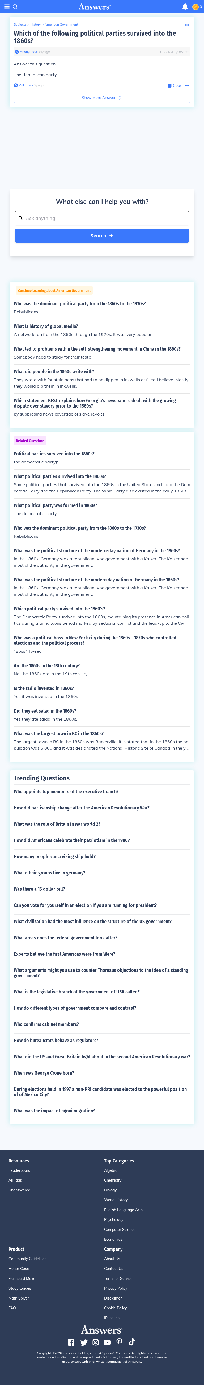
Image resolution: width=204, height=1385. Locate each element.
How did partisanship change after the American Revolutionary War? (82, 808)
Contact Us (113, 1268)
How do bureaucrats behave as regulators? (56, 1040)
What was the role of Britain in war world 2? (57, 824)
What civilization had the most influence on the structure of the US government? (93, 921)
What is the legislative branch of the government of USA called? (77, 992)
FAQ (12, 1308)
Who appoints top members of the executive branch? (66, 792)
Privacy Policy (115, 1288)
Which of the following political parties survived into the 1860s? (95, 37)
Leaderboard (19, 1170)
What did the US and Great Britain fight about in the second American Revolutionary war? (102, 1057)
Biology (110, 1190)
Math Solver (18, 1298)
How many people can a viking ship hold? (55, 857)
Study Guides (19, 1288)
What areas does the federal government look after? (65, 938)
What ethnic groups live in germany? (49, 873)
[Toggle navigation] (7, 6)
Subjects (20, 24)
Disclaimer (113, 1298)
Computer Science (119, 1229)
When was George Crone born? (44, 1073)
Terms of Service (118, 1278)
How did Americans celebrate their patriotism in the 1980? (72, 840)
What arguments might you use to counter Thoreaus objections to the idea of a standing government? (101, 973)
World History (116, 1200)
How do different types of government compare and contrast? (75, 1008)
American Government (61, 24)
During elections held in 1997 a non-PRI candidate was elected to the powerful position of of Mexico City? (100, 1092)
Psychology (113, 1219)
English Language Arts (123, 1209)
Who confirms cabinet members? (46, 1024)
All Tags (15, 1180)
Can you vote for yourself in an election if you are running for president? (85, 905)
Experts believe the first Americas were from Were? (64, 954)
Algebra (110, 1170)
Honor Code (18, 1268)
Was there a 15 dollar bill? (39, 889)
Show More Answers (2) (102, 97)
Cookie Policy (115, 1308)
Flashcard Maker (22, 1278)
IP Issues (112, 1318)
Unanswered (19, 1190)
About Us (112, 1258)
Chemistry (112, 1180)
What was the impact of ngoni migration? (54, 1111)
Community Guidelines (27, 1258)
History (35, 24)
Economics (113, 1239)
